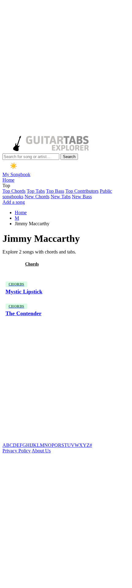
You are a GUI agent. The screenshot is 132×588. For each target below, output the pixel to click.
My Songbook (16, 174)
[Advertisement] (66, 68)
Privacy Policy (16, 450)
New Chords (37, 196)
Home (8, 180)
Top (6, 185)
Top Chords (13, 191)
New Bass (82, 196)
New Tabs (61, 196)
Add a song (13, 202)
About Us (41, 450)
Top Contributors (82, 191)
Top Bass (55, 191)
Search (69, 156)
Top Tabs (36, 191)
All (10, 264)
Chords (32, 264)
